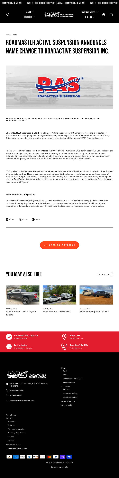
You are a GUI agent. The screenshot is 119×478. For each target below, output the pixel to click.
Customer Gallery (70, 393)
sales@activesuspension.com (22, 400)
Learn (28, 11)
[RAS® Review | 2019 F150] (59, 294)
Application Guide (13, 445)
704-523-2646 (16, 395)
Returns (11, 425)
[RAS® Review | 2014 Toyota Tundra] (22, 294)
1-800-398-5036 (17, 390)
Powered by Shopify (59, 467)
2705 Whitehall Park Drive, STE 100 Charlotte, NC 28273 (29, 384)
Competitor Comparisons (73, 379)
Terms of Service (68, 401)
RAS (65, 371)
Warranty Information (17, 429)
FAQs (65, 375)
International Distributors (16, 449)
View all (105, 274)
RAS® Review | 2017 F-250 (94, 311)
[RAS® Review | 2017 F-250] (96, 294)
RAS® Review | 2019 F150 (57, 311)
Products (28, 17)
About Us (12, 421)
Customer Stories (70, 397)
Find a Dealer (11, 415)
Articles (66, 389)
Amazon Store (69, 382)
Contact (11, 440)
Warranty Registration (17, 433)
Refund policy (67, 405)
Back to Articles (61, 245)
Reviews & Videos (88, 11)
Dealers (88, 17)
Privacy (11, 437)
